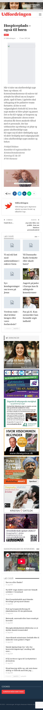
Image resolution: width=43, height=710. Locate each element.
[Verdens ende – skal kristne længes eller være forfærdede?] (12, 302)
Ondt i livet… (9, 223)
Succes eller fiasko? (14, 582)
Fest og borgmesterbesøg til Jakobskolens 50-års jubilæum (19, 610)
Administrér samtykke (13, 692)
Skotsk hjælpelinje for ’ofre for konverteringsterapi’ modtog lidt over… (20, 649)
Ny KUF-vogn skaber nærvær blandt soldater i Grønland (21, 591)
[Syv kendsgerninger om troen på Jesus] (12, 274)
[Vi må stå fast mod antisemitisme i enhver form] (12, 245)
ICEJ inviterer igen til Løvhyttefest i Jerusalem (21, 660)
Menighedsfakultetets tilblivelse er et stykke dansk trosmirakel (22, 629)
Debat (6, 35)
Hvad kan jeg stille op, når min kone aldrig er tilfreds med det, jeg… (21, 669)
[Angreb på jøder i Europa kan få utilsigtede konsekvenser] (31, 274)
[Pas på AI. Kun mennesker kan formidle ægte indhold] (31, 302)
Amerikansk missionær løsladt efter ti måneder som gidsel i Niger (22, 638)
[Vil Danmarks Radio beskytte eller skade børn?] (31, 245)
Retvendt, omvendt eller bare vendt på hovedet (22, 619)
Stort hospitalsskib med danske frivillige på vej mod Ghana (19, 600)
